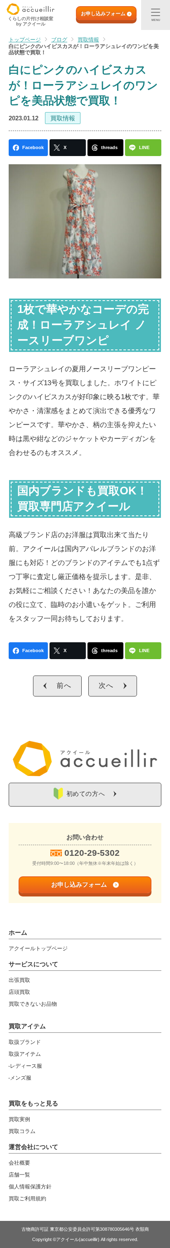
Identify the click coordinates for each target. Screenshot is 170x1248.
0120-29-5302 (92, 852)
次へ (106, 686)
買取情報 (62, 118)
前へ (64, 686)
